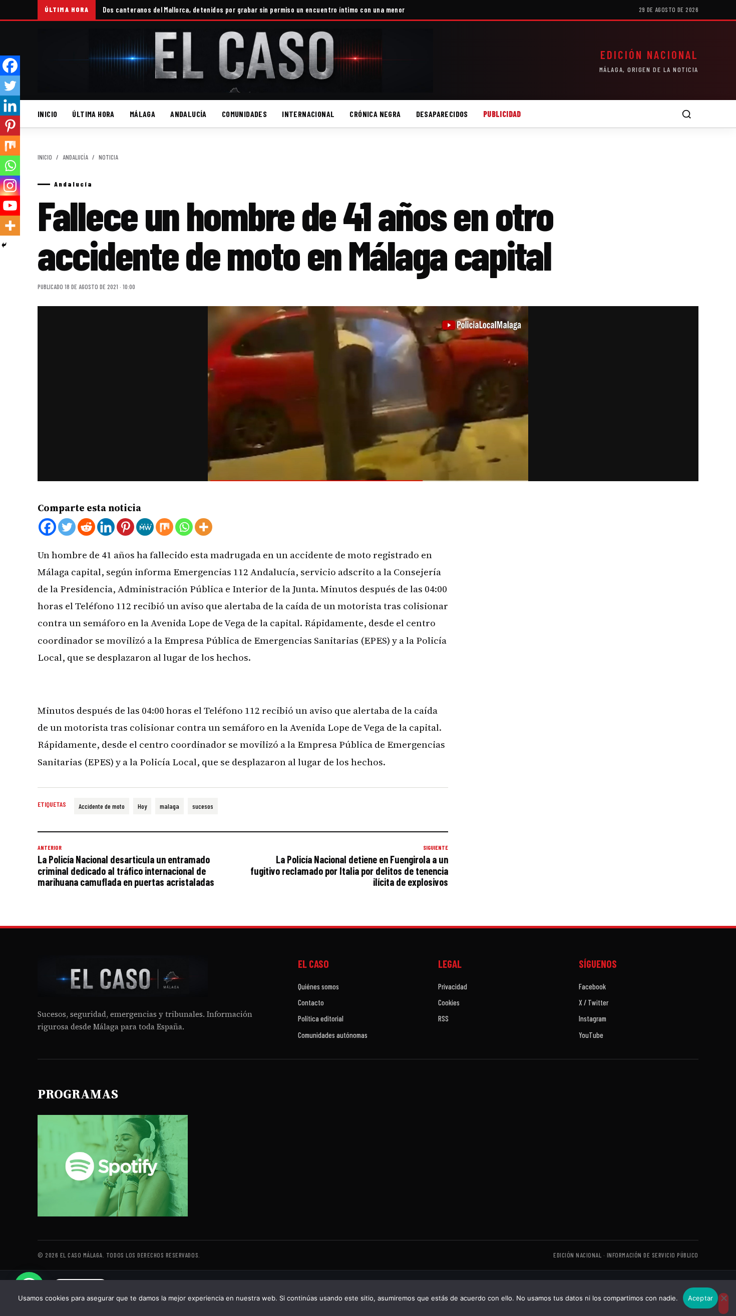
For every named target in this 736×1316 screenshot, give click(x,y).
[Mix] (164, 527)
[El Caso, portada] (235, 61)
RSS (443, 1018)
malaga (169, 806)
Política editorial (320, 1018)
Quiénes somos (318, 986)
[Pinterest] (125, 527)
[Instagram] (10, 186)
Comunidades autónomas (332, 1034)
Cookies (449, 1002)
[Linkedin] (106, 527)
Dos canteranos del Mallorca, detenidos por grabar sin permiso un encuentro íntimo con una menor (254, 9)
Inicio (47, 114)
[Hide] (4, 245)
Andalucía (188, 114)
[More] (203, 527)
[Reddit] (86, 527)
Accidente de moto (102, 806)
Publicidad (502, 114)
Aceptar (700, 1298)
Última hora (93, 114)
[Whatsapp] (184, 527)
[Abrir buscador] (686, 114)
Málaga (142, 114)
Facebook (592, 986)
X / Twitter (593, 1002)
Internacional (308, 114)
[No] (723, 1303)
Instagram (592, 1018)
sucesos (202, 806)
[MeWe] (145, 527)
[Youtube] (10, 206)
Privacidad (452, 986)
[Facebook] (47, 527)
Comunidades (244, 114)
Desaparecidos (442, 114)
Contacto (311, 1002)
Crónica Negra (375, 114)
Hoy (142, 806)
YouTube (591, 1034)
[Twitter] (67, 527)
